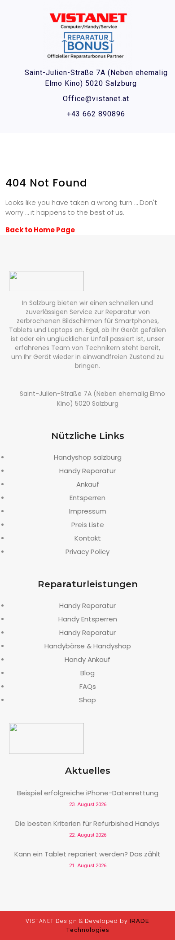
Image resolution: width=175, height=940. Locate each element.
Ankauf (87, 484)
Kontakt (87, 538)
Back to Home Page (40, 230)
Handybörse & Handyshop (87, 646)
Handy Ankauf (87, 659)
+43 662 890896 (96, 114)
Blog (87, 673)
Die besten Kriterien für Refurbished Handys (87, 823)
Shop (87, 700)
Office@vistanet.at (96, 98)
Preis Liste (87, 524)
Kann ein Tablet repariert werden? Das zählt (87, 854)
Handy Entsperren (87, 619)
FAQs (87, 686)
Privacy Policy (87, 551)
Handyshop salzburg (88, 457)
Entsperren (87, 497)
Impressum (87, 511)
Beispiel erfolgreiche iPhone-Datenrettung (87, 793)
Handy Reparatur (87, 470)
